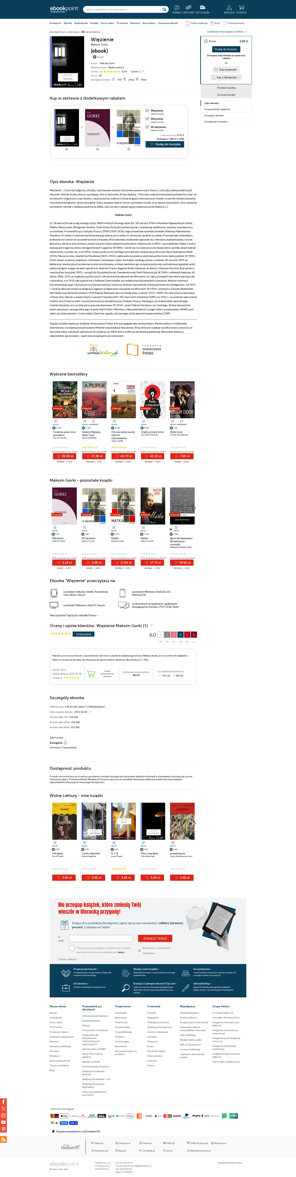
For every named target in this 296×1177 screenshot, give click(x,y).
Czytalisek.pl (148, 1150)
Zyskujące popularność (62, 1036)
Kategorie (55, 23)
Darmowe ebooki (168, 23)
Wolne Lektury (116, 67)
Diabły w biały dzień (152, 431)
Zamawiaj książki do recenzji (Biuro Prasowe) (193, 1029)
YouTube (3, 1122)
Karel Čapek (57, 856)
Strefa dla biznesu (189, 1012)
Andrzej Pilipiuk (89, 438)
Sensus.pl (147, 1143)
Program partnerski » (86, 968)
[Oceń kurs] (61, 633)
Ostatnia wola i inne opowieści (64, 433)
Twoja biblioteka (123, 1031)
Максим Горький (178, 547)
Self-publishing (188, 1034)
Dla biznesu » (81, 983)
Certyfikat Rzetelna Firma (225, 1017)
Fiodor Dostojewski (179, 434)
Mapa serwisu (154, 1055)
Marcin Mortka (59, 438)
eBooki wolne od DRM (94, 1049)
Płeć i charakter (149, 853)
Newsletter (121, 1046)
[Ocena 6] (118, 71)
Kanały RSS (3, 1139)
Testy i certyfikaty (59, 1065)
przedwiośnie (177, 853)
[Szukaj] (164, 9)
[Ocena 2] (104, 71)
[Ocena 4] (111, 71)
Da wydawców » (202, 968)
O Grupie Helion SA (222, 1012)
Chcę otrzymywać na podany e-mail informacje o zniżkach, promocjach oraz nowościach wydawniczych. (104, 949)
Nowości (135, 23)
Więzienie (157, 118)
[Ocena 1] (101, 71)
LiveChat (152, 1060)
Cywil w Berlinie (91, 853)
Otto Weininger (148, 856)
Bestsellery (149, 23)
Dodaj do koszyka (226, 49)
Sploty (169, 1150)
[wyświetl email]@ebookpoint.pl (136, 1166)
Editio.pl (170, 1143)
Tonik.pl (238, 1162)
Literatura (55, 747)
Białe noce (176, 431)
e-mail (61, 938)
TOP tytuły (56, 1027)
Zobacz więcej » (67, 959)
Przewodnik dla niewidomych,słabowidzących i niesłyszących (91, 1039)
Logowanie (120, 1012)
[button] (194, 402)
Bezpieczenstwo (91, 1020)
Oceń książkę (122, 1041)
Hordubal (57, 853)
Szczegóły (214, 115)
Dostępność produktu (216, 121)
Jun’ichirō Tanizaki (149, 434)
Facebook (3, 1101)
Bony (217, 23)
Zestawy (54, 1051)
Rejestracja (121, 1017)
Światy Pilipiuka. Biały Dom (91, 433)
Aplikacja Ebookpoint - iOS (96, 1079)
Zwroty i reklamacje (157, 1031)
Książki (94, 23)
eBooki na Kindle (91, 1061)
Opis (211, 103)
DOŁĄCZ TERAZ (155, 938)
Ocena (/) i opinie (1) (217, 109)
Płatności (152, 1041)
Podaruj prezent (236, 23)
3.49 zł (66, 877)
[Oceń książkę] (110, 71)
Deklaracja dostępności (159, 1027)
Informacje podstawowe (95, 1015)
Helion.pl (98, 1143)
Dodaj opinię (83, 634)
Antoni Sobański (89, 856)
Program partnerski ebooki (194, 1022)
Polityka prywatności (158, 1022)
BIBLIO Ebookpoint (190, 1044)
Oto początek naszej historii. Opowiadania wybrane (123, 436)
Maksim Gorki (107, 63)
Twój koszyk (121, 1022)
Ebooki (68, 23)
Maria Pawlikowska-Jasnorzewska (185, 856)
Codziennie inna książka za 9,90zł (225, 31)
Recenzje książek (156, 1051)
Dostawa (152, 1036)
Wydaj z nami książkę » (146, 968)
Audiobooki (81, 23)
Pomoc (92, 615)
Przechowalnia (122, 1027)
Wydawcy (55, 1055)
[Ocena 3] (108, 71)
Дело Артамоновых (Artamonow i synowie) (181, 541)
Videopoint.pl (101, 1150)
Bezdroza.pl (220, 1143)
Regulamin (152, 1017)
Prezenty (120, 1036)
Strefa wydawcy (188, 1017)
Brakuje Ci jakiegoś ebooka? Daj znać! (154, 983)
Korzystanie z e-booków (95, 1030)
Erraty (150, 1046)
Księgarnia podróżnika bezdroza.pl (224, 1047)
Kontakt (151, 1012)
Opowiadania (69, 747)
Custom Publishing (190, 1049)
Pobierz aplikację (199, 23)
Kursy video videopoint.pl (225, 1061)
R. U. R (114, 853)
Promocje (122, 23)
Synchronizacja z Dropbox (95, 1066)
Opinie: (136, 71)
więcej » (121, 952)
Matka (115, 538)
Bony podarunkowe (60, 1060)
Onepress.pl (124, 1143)
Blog (52, 1070)
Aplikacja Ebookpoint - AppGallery (94, 1085)
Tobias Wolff (117, 441)
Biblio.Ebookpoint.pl (200, 1150)
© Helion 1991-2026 (59, 1169)
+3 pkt (100, 57)
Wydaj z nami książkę (191, 1039)
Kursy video (107, 23)
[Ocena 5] (115, 71)
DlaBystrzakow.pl (199, 1143)
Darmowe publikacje (60, 1046)
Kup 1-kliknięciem (227, 77)
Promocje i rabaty (59, 1031)
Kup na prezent (227, 69)
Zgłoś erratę (56, 737)
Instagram (3, 1115)
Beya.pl (122, 1150)
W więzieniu (158, 126)
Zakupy (86, 1025)
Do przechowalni (226, 94)
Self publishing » (202, 983)
